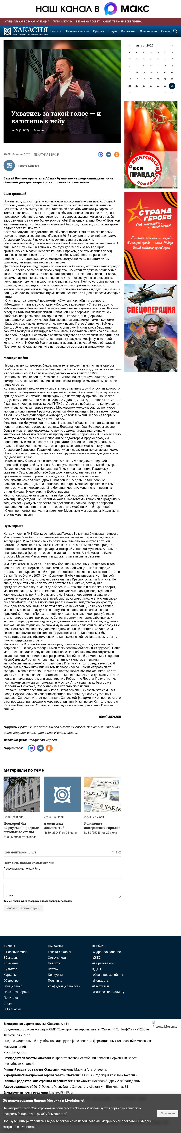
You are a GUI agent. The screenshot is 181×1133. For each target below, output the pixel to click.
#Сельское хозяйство (108, 975)
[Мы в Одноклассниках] (116, 154)
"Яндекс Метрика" (31, 1114)
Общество (11, 980)
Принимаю (168, 1113)
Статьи (166, 31)
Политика (11, 998)
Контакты (55, 946)
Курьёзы (10, 975)
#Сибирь (98, 946)
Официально (148, 31)
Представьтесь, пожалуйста (22, 868)
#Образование (103, 963)
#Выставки (100, 986)
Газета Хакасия (28, 165)
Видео (113, 31)
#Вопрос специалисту (108, 992)
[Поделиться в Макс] (100, 154)
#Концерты (100, 980)
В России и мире (15, 952)
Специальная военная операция (27, 21)
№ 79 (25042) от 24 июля (27, 130)
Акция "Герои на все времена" (122, 21)
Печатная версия (77, 31)
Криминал (11, 963)
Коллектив (128, 31)
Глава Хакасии (62, 21)
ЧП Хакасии (12, 1009)
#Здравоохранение (106, 952)
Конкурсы (55, 975)
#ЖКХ (96, 957)
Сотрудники (57, 957)
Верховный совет (88, 21)
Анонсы (9, 946)
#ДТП (96, 969)
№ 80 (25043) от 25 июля (20, 837)
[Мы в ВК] (108, 154)
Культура (10, 969)
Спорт (8, 1003)
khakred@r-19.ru (61, 1092)
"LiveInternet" (57, 1114)
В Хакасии (11, 957)
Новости (56, 31)
